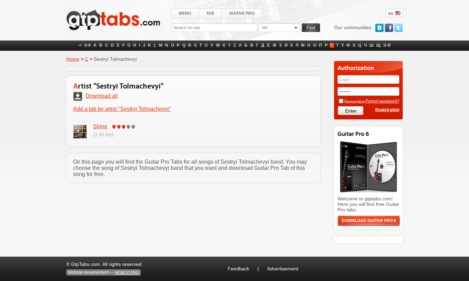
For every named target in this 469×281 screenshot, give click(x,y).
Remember (354, 101)
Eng (398, 13)
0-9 (87, 45)
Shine (100, 126)
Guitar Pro (241, 13)
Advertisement (282, 268)
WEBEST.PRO (127, 272)
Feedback (238, 268)
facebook (389, 28)
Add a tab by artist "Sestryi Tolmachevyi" (122, 109)
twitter (398, 28)
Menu (185, 13)
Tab (210, 13)
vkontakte (379, 28)
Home (72, 59)
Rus (390, 13)
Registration (387, 109)
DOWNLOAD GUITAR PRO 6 (369, 220)
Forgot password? (382, 101)
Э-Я (387, 45)
